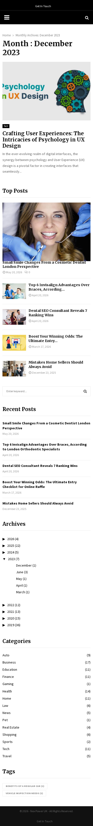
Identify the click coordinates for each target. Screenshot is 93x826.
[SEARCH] (85, 391)
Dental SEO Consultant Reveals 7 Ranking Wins (40, 465)
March (20, 592)
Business (9, 662)
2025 (10, 545)
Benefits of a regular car (25, 786)
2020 (10, 618)
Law (5, 705)
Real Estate (10, 727)
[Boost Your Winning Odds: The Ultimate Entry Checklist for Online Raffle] (14, 342)
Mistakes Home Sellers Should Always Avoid (37, 503)
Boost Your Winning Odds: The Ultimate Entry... (56, 338)
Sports (7, 741)
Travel (6, 756)
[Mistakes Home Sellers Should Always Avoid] (14, 368)
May (19, 578)
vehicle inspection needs (24, 793)
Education (9, 669)
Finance (8, 676)
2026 (10, 539)
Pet (5, 720)
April (19, 585)
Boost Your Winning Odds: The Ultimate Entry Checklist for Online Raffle (39, 484)
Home (6, 698)
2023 (11, 559)
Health (7, 691)
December (24, 565)
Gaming (8, 684)
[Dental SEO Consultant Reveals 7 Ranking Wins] (14, 317)
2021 (10, 611)
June (19, 572)
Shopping (9, 734)
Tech (6, 126)
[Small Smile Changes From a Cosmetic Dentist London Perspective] (46, 232)
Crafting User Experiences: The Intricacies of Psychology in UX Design (43, 139)
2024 (10, 552)
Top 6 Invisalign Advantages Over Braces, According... (59, 287)
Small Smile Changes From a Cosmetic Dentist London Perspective (44, 264)
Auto (5, 655)
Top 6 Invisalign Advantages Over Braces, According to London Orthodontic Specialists (44, 447)
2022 (10, 605)
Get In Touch (43, 6)
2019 (10, 625)
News (6, 713)
